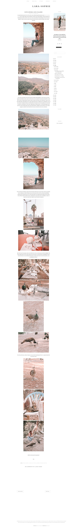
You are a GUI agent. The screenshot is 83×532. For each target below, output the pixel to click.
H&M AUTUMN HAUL (58, 73)
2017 (54, 101)
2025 (54, 60)
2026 (54, 58)
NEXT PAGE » (47, 491)
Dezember (55, 66)
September (56, 80)
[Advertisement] (59, 131)
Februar (55, 91)
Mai (54, 86)
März (55, 89)
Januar (55, 93)
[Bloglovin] (59, 43)
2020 (54, 96)
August (55, 81)
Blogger (48, 525)
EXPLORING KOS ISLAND (59, 74)
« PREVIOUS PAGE (20, 491)
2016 (54, 103)
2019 (54, 98)
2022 (54, 65)
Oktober (55, 69)
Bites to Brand (39, 525)
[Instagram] (58, 43)
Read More (59, 39)
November (55, 68)
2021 (54, 95)
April (55, 88)
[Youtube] (61, 43)
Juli (54, 83)
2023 (54, 63)
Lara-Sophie (41, 6)
